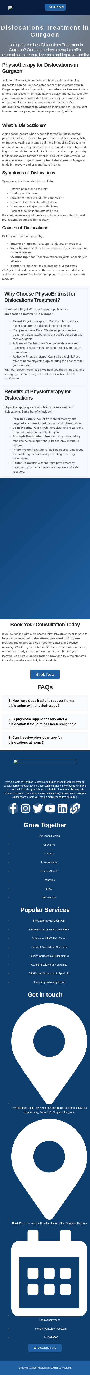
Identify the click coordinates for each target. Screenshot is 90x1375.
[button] (77, 7)
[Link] (75, 808)
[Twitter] (38, 808)
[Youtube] (50, 808)
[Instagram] (25, 808)
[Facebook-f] (13, 808)
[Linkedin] (62, 808)
